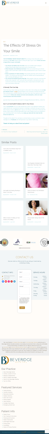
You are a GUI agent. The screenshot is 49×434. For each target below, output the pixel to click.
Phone (21, 281)
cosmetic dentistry (15, 347)
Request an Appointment (9, 375)
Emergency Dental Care (9, 405)
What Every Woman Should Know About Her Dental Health (37, 131)
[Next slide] (48, 242)
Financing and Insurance (9, 418)
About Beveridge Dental (9, 372)
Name (20, 272)
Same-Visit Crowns (7, 397)
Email (20, 276)
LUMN (22, 432)
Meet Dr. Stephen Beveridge (10, 377)
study (15, 91)
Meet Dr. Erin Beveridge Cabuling (11, 379)
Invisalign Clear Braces (8, 403)
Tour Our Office (7, 381)
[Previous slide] (1, 242)
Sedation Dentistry (7, 395)
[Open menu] (46, 3)
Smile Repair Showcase (8, 421)
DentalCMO (7, 55)
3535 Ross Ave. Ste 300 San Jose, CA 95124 (9, 276)
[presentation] (37, 153)
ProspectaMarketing (42, 432)
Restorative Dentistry (8, 394)
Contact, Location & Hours (9, 373)
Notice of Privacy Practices (9, 427)
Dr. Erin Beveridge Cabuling (31, 342)
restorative (6, 347)
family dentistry (33, 347)
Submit (22, 307)
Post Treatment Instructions (9, 416)
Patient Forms (6, 414)
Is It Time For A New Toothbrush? (9, 130)
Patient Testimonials (8, 419)
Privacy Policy (6, 423)
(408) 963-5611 (6, 278)
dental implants (23, 347)
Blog (4, 41)
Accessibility (6, 425)
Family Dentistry (7, 390)
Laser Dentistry (7, 401)
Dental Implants (7, 399)
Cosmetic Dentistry (7, 392)
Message (21, 286)
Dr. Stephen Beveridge (17, 342)
